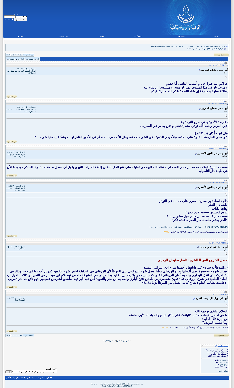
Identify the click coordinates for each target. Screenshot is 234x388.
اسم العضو (24, 14)
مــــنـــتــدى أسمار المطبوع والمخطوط (165, 46)
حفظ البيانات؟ (7, 19)
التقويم (102, 36)
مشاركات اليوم (63, 36)
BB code (223, 360)
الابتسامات (224, 362)
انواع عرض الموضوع (16, 59)
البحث (21, 36)
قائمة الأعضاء (138, 36)
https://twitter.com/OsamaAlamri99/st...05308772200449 (189, 227)
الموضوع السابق (123, 341)
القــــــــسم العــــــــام (190, 46)
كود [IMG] (224, 365)
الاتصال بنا (48, 378)
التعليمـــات (181, 36)
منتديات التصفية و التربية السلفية (213, 46)
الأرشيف (15, 378)
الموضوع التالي (110, 341)
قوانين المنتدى (222, 371)
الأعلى (8, 378)
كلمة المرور (14, 14)
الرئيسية (215, 36)
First (20, 55)
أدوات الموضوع (33, 59)
